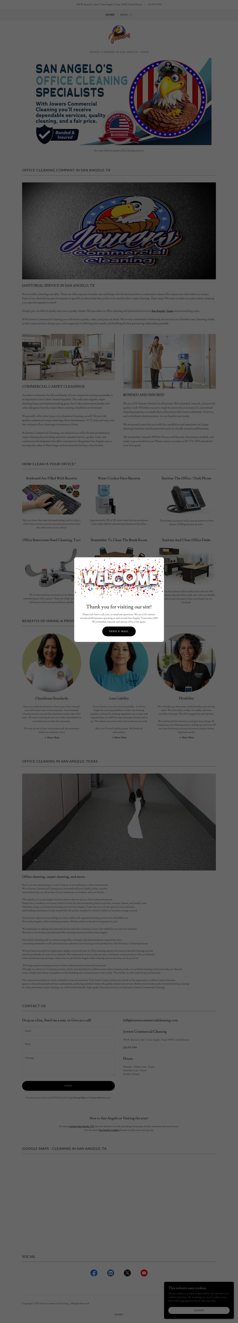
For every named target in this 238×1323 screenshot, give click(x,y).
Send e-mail (119, 631)
